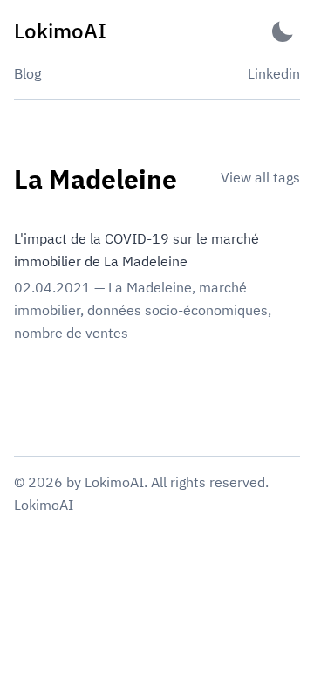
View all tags (260, 177)
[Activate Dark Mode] (282, 31)
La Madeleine (150, 287)
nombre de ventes (71, 332)
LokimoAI (43, 504)
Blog (27, 73)
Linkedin (274, 73)
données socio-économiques (177, 310)
